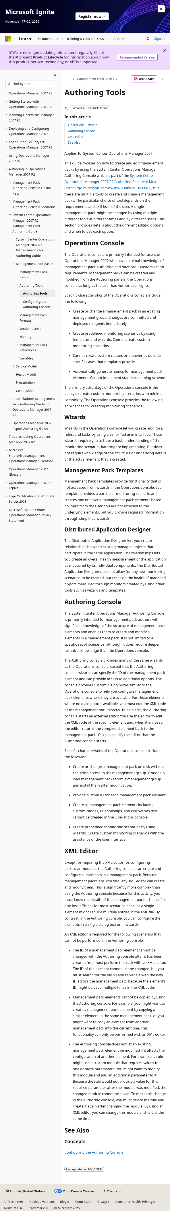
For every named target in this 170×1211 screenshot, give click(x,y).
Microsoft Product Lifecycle (39, 57)
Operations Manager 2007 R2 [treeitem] (30, 93)
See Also (74, 142)
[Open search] (148, 39)
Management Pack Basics (95, 79)
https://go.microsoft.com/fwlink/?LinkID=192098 (106, 188)
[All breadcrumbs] (68, 78)
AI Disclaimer (13, 1201)
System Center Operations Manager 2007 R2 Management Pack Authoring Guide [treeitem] (35, 247)
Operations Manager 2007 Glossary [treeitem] (28, 472)
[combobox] (30, 83)
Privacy (102, 1201)
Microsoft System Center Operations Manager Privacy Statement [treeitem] (30, 515)
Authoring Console (82, 131)
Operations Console (82, 125)
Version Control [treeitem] (30, 328)
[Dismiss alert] (161, 8)
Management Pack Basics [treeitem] (33, 274)
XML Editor (76, 137)
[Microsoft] (8, 39)
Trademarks (37, 1208)
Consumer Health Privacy (134, 1201)
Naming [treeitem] (25, 336)
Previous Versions (42, 1201)
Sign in (159, 38)
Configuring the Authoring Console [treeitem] (37, 304)
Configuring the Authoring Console (93, 1152)
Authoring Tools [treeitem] (35, 293)
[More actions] (162, 78)
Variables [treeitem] (26, 358)
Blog (63, 1201)
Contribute (83, 1201)
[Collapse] (55, 74)
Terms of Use (13, 1208)
